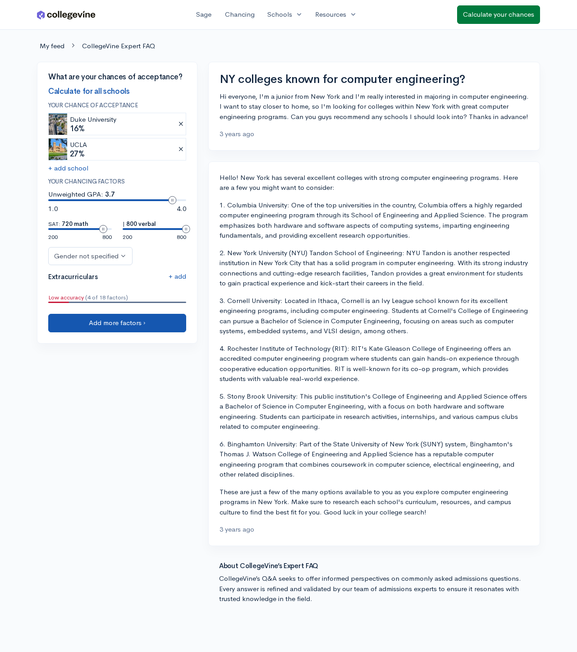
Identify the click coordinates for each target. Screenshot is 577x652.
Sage (203, 14)
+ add (177, 275)
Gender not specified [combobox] (86, 255)
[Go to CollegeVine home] (66, 14)
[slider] (172, 200)
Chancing (240, 14)
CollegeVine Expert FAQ (118, 45)
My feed (52, 45)
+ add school (68, 168)
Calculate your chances (498, 14)
